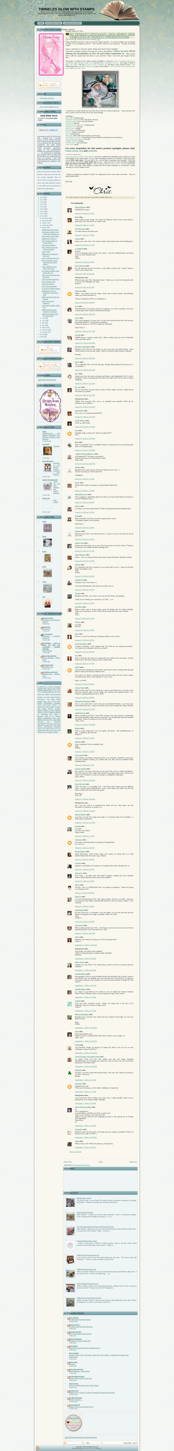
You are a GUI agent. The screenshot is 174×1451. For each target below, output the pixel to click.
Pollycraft (69, 136)
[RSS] (37, 1448)
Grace (44, 582)
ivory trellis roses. (79, 68)
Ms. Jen (78, 387)
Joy (76, 655)
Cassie (77, 239)
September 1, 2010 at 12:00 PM (86, 1041)
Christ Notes (50, 118)
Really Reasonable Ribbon (47, 705)
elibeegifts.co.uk (81, 494)
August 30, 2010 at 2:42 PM (84, 539)
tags (45, 732)
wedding (55, 732)
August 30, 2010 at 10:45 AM (85, 358)
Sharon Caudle (80, 769)
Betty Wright (73, 1346)
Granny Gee (79, 543)
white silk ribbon (115, 66)
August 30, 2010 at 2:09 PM (84, 502)
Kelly (77, 217)
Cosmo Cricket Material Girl (96, 65)
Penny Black (56, 701)
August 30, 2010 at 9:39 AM (84, 302)
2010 (41, 216)
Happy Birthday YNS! (48, 282)
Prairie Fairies (70, 143)
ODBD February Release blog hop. (88, 1255)
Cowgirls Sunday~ (72, 141)
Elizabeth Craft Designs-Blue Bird (80, 1341)
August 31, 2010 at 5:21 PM (84, 869)
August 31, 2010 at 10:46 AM (85, 780)
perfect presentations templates (48, 727)
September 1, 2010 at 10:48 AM (86, 1028)
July (43, 318)
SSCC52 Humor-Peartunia (50, 279)
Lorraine (78, 863)
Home (101, 1162)
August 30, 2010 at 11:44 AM (85, 427)
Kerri (77, 634)
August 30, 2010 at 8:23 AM (84, 262)
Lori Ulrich (45, 444)
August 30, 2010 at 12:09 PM (85, 450)
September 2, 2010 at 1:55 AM (85, 1080)
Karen (77, 483)
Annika (77, 565)
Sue (76, 430)
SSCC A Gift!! (46, 252)
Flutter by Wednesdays (44, 690)
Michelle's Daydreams (83, 701)
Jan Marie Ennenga (75, 1398)
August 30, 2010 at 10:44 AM (85, 343)
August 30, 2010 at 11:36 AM (85, 417)
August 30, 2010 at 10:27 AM (85, 331)
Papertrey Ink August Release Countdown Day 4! (84, 1348)
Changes (56, 446)
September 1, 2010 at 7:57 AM (85, 1011)
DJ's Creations (47, 634)
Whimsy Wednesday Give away (48, 718)
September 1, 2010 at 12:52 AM (86, 945)
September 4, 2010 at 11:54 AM (86, 1137)
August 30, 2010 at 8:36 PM (84, 684)
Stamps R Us (70, 127)
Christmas (57, 687)
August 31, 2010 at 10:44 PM (85, 933)
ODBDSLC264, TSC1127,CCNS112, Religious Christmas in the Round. (92, 1392)
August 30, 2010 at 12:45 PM (85, 464)
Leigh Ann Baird (81, 644)
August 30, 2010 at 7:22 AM (84, 235)
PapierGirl (79, 1129)
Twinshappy (46, 627)
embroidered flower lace (86, 66)
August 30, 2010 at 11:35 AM (85, 407)
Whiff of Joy (49, 716)
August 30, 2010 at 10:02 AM (85, 314)
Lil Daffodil (79, 249)
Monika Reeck (80, 851)
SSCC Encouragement (49, 286)
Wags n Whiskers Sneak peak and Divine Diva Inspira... (49, 262)
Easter (58, 688)
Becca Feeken (74, 1353)
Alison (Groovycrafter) (83, 1107)
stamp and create (43, 730)
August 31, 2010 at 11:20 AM (85, 811)
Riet (76, 516)
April (43, 325)
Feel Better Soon (47, 667)
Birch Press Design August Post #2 (80, 1334)
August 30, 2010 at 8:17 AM (84, 245)
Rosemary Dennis (75, 1332)
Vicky (77, 318)
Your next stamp (55, 720)
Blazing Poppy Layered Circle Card (80, 1378)
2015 (41, 204)
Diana (44, 536)
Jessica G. (79, 873)
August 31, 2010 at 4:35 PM (84, 859)
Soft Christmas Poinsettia (85, 1212)
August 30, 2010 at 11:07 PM (85, 709)
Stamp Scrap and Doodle (74, 139)
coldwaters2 (79, 910)
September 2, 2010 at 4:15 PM (85, 1126)
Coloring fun (46, 629)
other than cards (55, 725)
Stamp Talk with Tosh (49, 656)
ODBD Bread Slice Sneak (50, 230)
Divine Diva (51, 688)
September (45, 225)
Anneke (77, 826)
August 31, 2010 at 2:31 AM (84, 738)
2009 (41, 334)
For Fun (68, 132)
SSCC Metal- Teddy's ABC (50, 236)
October (44, 223)
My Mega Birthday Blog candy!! (87, 1241)
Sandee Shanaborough (50, 480)
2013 (41, 209)
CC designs (49, 687)
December (45, 218)
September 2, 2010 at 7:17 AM (85, 1092)
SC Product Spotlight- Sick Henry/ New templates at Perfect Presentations (102, 36)
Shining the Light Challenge (46, 707)
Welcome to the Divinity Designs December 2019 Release (56, 468)
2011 (41, 214)
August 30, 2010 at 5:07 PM (84, 590)
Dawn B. (78, 896)
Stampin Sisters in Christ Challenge (48, 711)
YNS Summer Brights (48, 245)
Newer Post (68, 1162)
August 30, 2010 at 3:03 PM (84, 561)
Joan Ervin (79, 925)
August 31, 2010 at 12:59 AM (85, 725)
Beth (76, 442)
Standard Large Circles (85, 63)
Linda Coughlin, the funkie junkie (87, 1057)
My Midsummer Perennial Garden (80, 1319)
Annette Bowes (80, 974)
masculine (57, 721)
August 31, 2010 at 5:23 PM (84, 881)
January (44, 332)
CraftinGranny (80, 713)
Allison (77, 622)
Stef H (77, 667)
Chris (44, 567)
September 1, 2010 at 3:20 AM (85, 958)
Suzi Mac (78, 607)
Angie (44, 521)
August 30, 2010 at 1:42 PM (84, 491)
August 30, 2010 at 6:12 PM (84, 640)
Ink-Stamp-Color (47, 665)
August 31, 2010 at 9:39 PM (84, 922)
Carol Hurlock (80, 784)
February (45, 330)
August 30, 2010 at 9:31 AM (84, 287)
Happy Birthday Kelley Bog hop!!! (87, 1284)
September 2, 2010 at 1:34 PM (85, 1103)
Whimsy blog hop (43, 720)
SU (59, 705)
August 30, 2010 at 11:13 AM (85, 383)
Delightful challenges (73, 120)
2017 (41, 200)
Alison (77, 506)
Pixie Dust (69, 123)
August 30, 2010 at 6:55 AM (84, 213)
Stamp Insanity (71, 121)
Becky (77, 362)
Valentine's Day (46, 714)
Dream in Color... (48, 618)
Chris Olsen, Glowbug (47, 98)
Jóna (77, 1031)
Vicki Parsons (73, 1384)
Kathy (44, 551)
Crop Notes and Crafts (50, 672)
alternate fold (43, 721)
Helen (44, 431)
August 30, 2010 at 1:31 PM (84, 479)
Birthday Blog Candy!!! (84, 1198)
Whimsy (57, 716)
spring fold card (55, 728)
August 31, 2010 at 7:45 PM (84, 906)
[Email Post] (98, 39)
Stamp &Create (121, 51)
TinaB (77, 1045)
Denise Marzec (80, 207)
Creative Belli (42, 688)
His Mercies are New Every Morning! (80, 1327)
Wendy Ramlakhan (82, 1014)
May (43, 323)
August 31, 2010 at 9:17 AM (84, 765)
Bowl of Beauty (47, 651)
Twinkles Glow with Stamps (66, 9)
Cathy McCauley (48, 461)
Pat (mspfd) (79, 755)
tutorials (49, 732)
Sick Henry (73, 65)
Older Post (133, 1162)
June (43, 320)
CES (67, 134)
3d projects (41, 687)
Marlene (78, 531)
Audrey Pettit (80, 688)
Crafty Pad (69, 144)
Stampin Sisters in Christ (45, 710)
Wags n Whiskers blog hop (50, 258)
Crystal (77, 335)
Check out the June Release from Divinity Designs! (56, 487)
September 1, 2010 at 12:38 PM (86, 1053)
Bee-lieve (72, 1364)
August (44, 227)
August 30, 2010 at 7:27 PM (84, 664)
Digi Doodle (69, 130)
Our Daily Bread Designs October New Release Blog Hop (95, 1227)
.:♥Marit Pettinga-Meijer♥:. (84, 454)
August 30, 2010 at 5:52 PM (84, 618)
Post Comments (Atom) (82, 1165)
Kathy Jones (79, 962)
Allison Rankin (80, 814)
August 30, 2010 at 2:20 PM (84, 528)
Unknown (78, 291)
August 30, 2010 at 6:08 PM (84, 630)
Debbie (77, 467)
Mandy (77, 728)
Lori (76, 306)
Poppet (77, 593)
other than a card (43, 725)
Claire (77, 937)
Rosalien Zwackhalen (83, 347)
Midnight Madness (48, 692)
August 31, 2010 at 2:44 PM (84, 848)
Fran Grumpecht (74, 1405)
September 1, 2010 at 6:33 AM (85, 970)
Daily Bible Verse (49, 116)
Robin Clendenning (75, 1339)
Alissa (77, 885)
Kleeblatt (78, 1070)
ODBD (47, 694)
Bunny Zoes (70, 128)
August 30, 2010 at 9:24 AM (84, 274)
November (45, 221)
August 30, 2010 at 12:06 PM (85, 438)
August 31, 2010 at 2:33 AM (84, 752)
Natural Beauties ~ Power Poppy (79, 1371)
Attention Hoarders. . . (76, 1400)
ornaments (57, 723)
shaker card (41, 728)
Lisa (43, 597)
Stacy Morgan (80, 555)
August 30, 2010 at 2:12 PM (84, 512)
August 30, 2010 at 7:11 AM (84, 225)
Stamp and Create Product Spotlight (94, 197)
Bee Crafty (69, 118)
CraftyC (77, 1001)
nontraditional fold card (45, 723)
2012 (41, 211)
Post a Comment (75, 1152)
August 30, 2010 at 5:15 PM (84, 603)
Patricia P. (98, 1448)
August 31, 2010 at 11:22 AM (85, 823)
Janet (77, 1141)
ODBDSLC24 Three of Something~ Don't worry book (50, 293)
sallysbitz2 (79, 580)
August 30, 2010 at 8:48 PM (84, 698)
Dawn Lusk (46, 498)
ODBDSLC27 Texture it (49, 239)
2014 (41, 207)
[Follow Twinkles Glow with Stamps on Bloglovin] (48, 132)
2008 (41, 337)
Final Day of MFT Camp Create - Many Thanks (84, 1385)
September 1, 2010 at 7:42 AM (85, 985)
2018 (41, 197)
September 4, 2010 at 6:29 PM (85, 1147)
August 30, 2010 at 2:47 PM (84, 551)
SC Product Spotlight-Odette (51, 289)
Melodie (78, 742)
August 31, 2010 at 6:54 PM (84, 893)
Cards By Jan (73, 1391)
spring (48, 728)
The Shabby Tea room (73, 137)
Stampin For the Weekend (74, 125)
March (44, 327)
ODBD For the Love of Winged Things (81, 1407)
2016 (41, 202)
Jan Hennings (80, 229)
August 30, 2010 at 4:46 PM (84, 576)
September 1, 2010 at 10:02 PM (86, 1066)
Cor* (76, 374)
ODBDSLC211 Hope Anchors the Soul (89, 1298)
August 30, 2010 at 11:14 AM (85, 395)
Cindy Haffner (80, 420)
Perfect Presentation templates (48, 703)
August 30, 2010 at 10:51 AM (85, 370)
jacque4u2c (79, 411)
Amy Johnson (80, 266)
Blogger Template (77, 1448)
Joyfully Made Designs (76, 1376)
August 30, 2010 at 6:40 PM (84, 652)
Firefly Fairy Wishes (48, 284)
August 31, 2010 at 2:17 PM (84, 836)
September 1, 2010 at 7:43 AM (85, 997)
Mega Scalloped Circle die (109, 63)
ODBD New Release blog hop (86, 1269)
